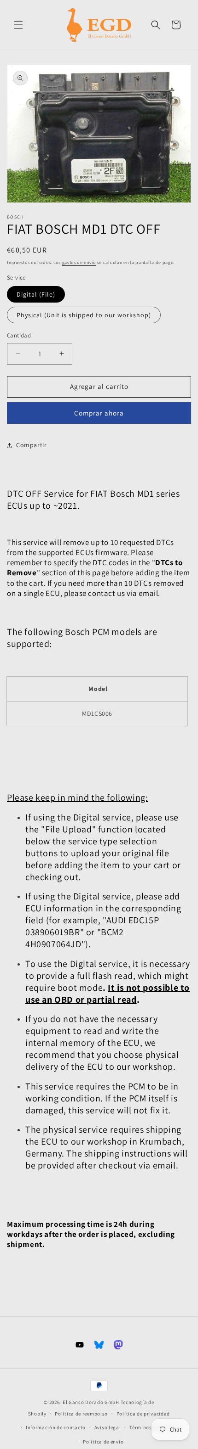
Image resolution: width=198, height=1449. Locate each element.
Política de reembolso (81, 1413)
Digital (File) (36, 294)
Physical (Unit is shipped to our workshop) (84, 315)
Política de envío (103, 1441)
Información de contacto (56, 1427)
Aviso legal (107, 1427)
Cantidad (19, 335)
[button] (18, 25)
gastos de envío (79, 262)
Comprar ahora (99, 413)
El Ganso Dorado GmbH (91, 1402)
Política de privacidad (143, 1413)
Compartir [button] (31, 445)
